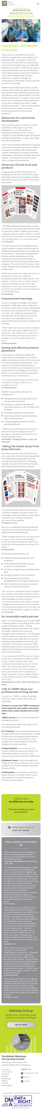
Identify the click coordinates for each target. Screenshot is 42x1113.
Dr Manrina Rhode (9, 748)
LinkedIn (26, 1081)
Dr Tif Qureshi (8, 731)
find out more (21, 1025)
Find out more (20, 830)
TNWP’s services (9, 717)
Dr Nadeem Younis (10, 760)
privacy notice (25, 1108)
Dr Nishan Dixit (8, 772)
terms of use (16, 1108)
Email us (26, 1077)
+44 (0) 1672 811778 (30, 1073)
